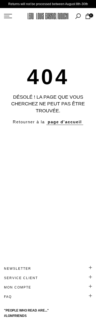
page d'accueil (65, 122)
